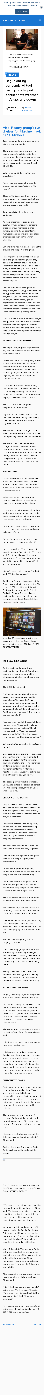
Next (36, 1324)
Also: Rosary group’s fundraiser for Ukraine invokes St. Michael (22, 131)
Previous (9, 1324)
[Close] (41, 7)
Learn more (22, 11)
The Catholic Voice (14, 20)
